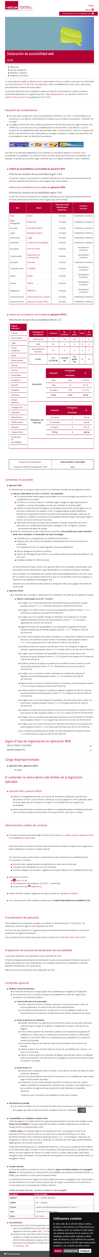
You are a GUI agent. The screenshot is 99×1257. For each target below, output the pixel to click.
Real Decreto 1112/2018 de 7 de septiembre (29, 84)
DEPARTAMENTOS (16, 749)
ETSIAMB (31, 268)
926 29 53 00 (21, 880)
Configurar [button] (85, 1251)
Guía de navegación (17, 70)
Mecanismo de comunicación (33, 256)
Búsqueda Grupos (34, 233)
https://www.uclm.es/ (55, 94)
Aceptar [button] (58, 1251)
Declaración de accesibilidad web (77, 13)
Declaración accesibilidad (37, 242)
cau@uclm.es (36, 886)
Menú (88, 9)
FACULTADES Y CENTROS (19, 745)
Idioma (30, 283)
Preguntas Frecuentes (18, 75)
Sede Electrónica (67, 937)
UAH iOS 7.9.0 (23, 97)
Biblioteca (31, 290)
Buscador (31, 262)
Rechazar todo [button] (71, 1251)
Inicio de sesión (33, 248)
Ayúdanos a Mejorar (18, 73)
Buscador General (34, 228)
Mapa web (14, 67)
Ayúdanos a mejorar (69, 893)
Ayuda (29, 276)
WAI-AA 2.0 (20, 1127)
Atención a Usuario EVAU (37, 301)
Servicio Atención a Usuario (38, 297)
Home (29, 216)
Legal (29, 237)
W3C (42, 1127)
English (91, 5)
